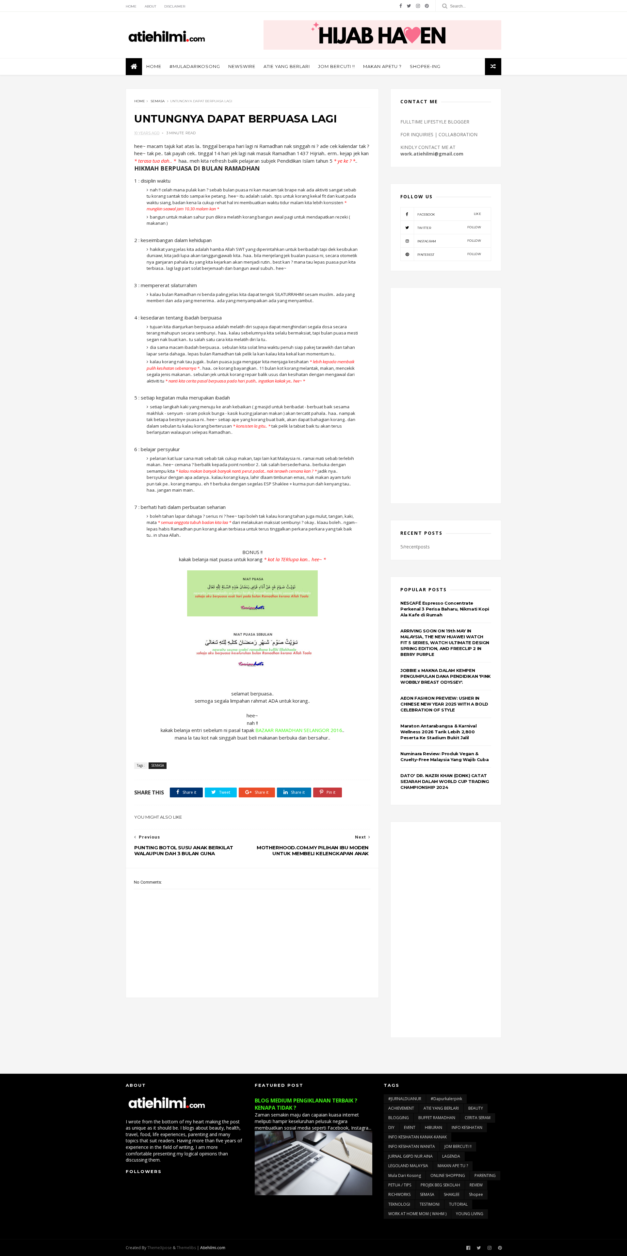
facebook (449, 214)
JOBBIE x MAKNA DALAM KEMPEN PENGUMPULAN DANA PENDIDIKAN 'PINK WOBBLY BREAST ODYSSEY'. (445, 676)
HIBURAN (433, 1127)
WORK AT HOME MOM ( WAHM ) (417, 1213)
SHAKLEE (451, 1194)
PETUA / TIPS (399, 1185)
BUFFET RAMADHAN (436, 1117)
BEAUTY (475, 1108)
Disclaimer (174, 6)
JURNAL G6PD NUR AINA (410, 1156)
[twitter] (409, 6)
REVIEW (476, 1185)
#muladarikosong (194, 66)
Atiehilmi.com (212, 1247)
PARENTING (485, 1175)
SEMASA (158, 101)
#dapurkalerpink (446, 1098)
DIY (391, 1127)
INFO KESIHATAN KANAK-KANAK (417, 1137)
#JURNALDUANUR (404, 1098)
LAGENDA (451, 1156)
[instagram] (418, 6)
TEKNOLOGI (399, 1204)
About (150, 6)
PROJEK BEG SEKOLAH (440, 1185)
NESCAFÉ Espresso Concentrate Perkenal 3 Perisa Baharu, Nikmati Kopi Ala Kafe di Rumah (444, 608)
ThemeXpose (159, 1247)
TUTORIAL (458, 1204)
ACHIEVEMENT (401, 1108)
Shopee (476, 1194)
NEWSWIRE (241, 66)
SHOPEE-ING (425, 66)
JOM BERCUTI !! (336, 66)
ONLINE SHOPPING (447, 1175)
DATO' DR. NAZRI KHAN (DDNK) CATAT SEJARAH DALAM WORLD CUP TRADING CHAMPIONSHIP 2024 (444, 781)
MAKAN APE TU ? (453, 1165)
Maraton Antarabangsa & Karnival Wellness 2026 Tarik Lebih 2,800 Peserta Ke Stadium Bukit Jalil (438, 731)
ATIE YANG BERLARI (287, 66)
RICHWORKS (399, 1194)
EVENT (409, 1127)
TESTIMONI (430, 1204)
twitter (449, 227)
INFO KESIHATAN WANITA (411, 1146)
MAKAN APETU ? (382, 66)
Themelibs (186, 1247)
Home (131, 6)
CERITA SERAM (477, 1117)
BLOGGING (398, 1117)
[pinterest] (427, 6)
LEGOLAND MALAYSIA (408, 1165)
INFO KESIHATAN (467, 1127)
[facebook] (400, 6)
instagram (449, 241)
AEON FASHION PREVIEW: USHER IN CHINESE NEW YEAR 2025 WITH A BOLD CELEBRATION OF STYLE (444, 703)
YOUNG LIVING (469, 1213)
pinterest (449, 254)
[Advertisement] (445, 396)
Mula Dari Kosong (404, 1175)
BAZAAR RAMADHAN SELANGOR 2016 (298, 730)
